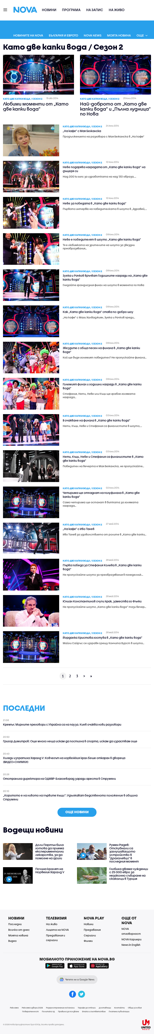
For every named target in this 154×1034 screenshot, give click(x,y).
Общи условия (135, 1008)
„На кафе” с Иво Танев (78, 529)
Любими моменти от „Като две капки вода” (36, 106)
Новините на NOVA (28, 35)
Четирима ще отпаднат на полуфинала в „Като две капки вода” (101, 494)
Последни (15, 924)
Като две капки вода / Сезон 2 (22, 98)
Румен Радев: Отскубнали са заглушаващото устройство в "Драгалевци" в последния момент (124, 853)
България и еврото (63, 35)
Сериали (90, 935)
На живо (117, 10)
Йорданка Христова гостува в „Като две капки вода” (102, 637)
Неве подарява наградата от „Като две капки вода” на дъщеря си (104, 169)
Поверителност (30, 1011)
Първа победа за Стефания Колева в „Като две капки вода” (102, 567)
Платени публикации (119, 1011)
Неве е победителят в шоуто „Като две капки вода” (102, 239)
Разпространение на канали (60, 1008)
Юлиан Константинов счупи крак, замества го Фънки (102, 601)
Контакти (119, 1008)
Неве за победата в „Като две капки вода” (94, 203)
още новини (77, 812)
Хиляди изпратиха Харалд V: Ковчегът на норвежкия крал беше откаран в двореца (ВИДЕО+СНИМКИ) (64, 760)
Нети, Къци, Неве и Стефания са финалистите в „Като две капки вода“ (103, 458)
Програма (71, 10)
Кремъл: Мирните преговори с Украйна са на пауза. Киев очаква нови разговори (62, 724)
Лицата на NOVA (57, 929)
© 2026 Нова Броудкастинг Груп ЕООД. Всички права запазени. (33, 1024)
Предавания (92, 929)
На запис (94, 10)
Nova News (92, 35)
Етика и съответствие (94, 1011)
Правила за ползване (68, 1011)
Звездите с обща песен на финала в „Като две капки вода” (101, 350)
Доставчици (105, 1008)
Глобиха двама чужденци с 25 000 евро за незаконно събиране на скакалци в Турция (128, 873)
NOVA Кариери (131, 939)
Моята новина (119, 35)
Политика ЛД (48, 1011)
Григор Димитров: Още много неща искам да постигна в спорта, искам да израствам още (70, 741)
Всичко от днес (19, 929)
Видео (12, 940)
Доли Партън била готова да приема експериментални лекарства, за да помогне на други (49, 851)
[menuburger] (5, 9)
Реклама (14, 1008)
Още (140, 35)
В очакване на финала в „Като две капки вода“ (96, 420)
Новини (49, 10)
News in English (131, 944)
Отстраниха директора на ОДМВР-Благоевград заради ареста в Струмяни (59, 778)
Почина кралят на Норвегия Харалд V (49, 870)
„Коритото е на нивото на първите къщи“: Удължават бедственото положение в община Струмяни (70, 797)
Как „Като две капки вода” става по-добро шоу (98, 312)
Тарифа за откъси (87, 1008)
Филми (88, 940)
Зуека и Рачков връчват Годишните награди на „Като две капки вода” (105, 277)
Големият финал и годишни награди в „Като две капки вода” (102, 386)
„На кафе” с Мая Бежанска (82, 131)
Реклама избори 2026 (32, 1008)
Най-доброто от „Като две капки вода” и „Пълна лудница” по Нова (115, 108)
